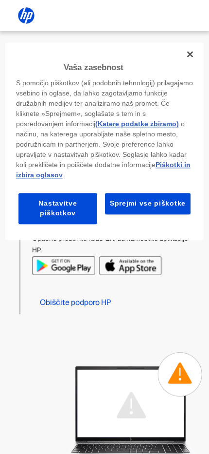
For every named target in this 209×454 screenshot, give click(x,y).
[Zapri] (190, 54)
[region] (104, 141)
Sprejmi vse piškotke (148, 204)
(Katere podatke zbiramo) (137, 124)
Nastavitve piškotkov (57, 208)
